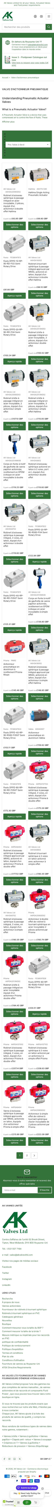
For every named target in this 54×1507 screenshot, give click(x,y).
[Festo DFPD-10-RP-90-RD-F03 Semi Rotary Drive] (14, 244)
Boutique (6, 1324)
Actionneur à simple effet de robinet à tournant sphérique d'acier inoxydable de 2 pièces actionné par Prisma (38, 1120)
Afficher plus (8, 121)
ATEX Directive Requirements (16, 1367)
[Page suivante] (34, 1155)
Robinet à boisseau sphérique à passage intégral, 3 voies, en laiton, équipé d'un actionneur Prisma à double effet (38, 794)
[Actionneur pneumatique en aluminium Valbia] (39, 715)
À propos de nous (10, 1302)
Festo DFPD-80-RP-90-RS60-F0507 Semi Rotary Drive (39, 985)
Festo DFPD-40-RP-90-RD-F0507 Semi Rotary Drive (13, 598)
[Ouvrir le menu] (49, 16)
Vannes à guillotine (29, 1436)
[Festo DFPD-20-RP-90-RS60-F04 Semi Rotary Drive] (39, 512)
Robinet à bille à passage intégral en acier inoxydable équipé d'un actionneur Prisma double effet (13, 992)
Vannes (43, 1436)
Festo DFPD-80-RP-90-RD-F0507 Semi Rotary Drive (13, 790)
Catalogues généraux (12, 1316)
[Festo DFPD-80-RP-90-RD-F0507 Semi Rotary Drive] (14, 770)
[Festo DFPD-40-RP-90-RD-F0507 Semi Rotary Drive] (14, 578)
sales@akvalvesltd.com (38, 44)
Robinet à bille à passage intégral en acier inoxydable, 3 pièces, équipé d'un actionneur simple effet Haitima (38, 405)
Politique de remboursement (16, 1345)
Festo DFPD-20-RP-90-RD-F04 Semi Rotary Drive (13, 332)
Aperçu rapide (14, 295)
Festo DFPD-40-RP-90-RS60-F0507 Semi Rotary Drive (14, 735)
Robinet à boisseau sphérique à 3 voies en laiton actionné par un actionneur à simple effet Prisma (39, 1053)
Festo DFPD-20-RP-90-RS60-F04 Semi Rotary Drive (38, 532)
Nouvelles (7, 1320)
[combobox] (27, 27)
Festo (5, 257)
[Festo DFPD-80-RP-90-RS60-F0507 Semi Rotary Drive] (39, 965)
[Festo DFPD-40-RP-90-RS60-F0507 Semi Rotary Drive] (14, 715)
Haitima (31, 189)
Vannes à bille (10, 1436)
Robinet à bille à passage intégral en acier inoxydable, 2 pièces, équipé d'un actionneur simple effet (13, 405)
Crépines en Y (11, 1442)
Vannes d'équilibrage (38, 1446)
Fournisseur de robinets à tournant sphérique (24, 1309)
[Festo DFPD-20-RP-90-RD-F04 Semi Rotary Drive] (14, 312)
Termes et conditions (12, 1353)
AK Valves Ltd (9, 189)
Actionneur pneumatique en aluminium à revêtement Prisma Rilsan (12, 669)
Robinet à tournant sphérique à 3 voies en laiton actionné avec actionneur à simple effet (38, 858)
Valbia (30, 729)
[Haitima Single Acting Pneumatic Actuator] (39, 175)
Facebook (7, 1267)
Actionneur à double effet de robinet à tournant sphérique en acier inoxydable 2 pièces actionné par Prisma (39, 926)
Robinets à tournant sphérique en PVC (21, 1313)
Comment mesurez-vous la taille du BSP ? (22, 1327)
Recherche (7, 1298)
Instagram (7, 1279)
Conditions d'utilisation (13, 1360)
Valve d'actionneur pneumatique (25, 77)
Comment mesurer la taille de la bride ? (21, 1331)
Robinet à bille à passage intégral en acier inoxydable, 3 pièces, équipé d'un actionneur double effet (38, 339)
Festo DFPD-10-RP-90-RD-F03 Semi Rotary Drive (13, 264)
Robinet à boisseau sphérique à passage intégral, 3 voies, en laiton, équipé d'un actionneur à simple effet (13, 926)
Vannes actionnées (11, 1306)
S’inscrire (44, 1190)
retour (28, 1439)
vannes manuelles (29, 1387)
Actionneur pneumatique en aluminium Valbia (36, 735)
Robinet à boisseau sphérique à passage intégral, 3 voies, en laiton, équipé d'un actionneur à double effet (13, 539)
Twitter (5, 1273)
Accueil (5, 77)
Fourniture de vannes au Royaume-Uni (21, 1363)
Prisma (6, 660)
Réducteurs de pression (14, 1446)
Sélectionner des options (14, 225)
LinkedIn (6, 1285)
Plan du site (8, 1356)
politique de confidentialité (15, 1342)
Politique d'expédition (12, 1349)
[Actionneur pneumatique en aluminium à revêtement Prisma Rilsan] (14, 647)
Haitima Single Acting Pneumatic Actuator (38, 193)
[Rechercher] (49, 27)
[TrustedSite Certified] (10, 1502)
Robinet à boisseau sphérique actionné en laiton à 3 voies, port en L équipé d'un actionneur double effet (39, 471)
